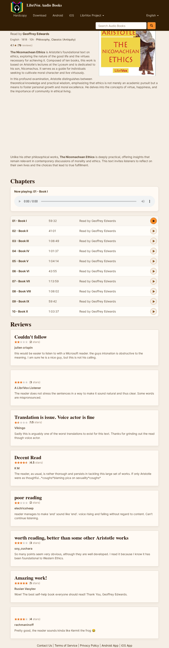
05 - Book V (20, 261)
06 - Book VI (20, 271)
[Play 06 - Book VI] (153, 271)
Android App (110, 645)
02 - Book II (20, 231)
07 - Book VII (21, 281)
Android (58, 15)
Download (39, 15)
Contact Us (44, 645)
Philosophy (43, 39)
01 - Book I (19, 221)
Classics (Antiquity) (63, 39)
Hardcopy (20, 15)
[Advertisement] (84, 124)
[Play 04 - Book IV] (153, 251)
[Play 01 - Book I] (153, 221)
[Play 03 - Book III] (153, 241)
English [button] (151, 15)
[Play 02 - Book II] (153, 231)
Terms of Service (66, 645)
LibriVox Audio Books (44, 5)
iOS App (126, 645)
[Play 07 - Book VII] (153, 281)
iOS (71, 15)
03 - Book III (20, 241)
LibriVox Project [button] (91, 15)
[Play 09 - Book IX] (153, 301)
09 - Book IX (20, 301)
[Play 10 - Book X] (153, 311)
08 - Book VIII (21, 291)
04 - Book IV (20, 251)
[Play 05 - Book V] (153, 261)
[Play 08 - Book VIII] (153, 291)
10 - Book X (20, 311)
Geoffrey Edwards (36, 34)
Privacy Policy (89, 645)
